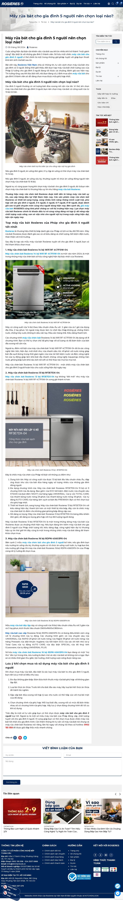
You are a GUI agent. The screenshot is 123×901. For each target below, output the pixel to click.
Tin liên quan (11, 793)
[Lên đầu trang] (117, 879)
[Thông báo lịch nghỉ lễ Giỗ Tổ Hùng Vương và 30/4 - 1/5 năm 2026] (102, 160)
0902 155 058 (18, 861)
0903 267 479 (11, 889)
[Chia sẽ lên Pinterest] (20, 737)
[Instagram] (111, 855)
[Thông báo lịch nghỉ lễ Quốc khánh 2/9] (102, 122)
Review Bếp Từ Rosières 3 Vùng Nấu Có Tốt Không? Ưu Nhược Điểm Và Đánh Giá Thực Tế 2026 (114, 150)
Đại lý (72, 4)
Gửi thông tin (11, 782)
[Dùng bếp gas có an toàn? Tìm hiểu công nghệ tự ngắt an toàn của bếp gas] (102, 132)
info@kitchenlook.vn (16, 864)
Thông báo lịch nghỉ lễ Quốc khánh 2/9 (114, 120)
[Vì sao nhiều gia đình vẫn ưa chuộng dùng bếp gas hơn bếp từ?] (102, 142)
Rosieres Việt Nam (27, 65)
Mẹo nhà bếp (104, 107)
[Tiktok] (100, 855)
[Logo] (12, 3)
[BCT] (79, 877)
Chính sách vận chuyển (55, 854)
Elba (113, 98)
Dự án (79, 4)
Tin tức (86, 4)
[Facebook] (95, 855)
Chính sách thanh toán (55, 863)
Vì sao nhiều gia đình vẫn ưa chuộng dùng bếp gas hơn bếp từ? (114, 140)
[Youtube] (106, 855)
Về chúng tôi (50, 4)
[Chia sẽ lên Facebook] (15, 737)
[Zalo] (117, 886)
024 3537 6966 (31, 861)
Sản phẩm (62, 4)
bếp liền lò (102, 98)
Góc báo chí (103, 102)
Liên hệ (96, 4)
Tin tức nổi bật (104, 115)
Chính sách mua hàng (54, 857)
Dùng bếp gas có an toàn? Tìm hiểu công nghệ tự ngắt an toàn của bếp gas (113, 130)
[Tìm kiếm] (116, 41)
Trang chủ (38, 4)
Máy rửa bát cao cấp (16, 633)
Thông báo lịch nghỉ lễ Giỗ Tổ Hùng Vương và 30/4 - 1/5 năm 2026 (114, 158)
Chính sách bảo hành (54, 860)
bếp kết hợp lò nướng (108, 94)
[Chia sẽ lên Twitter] (25, 737)
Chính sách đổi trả (53, 851)
